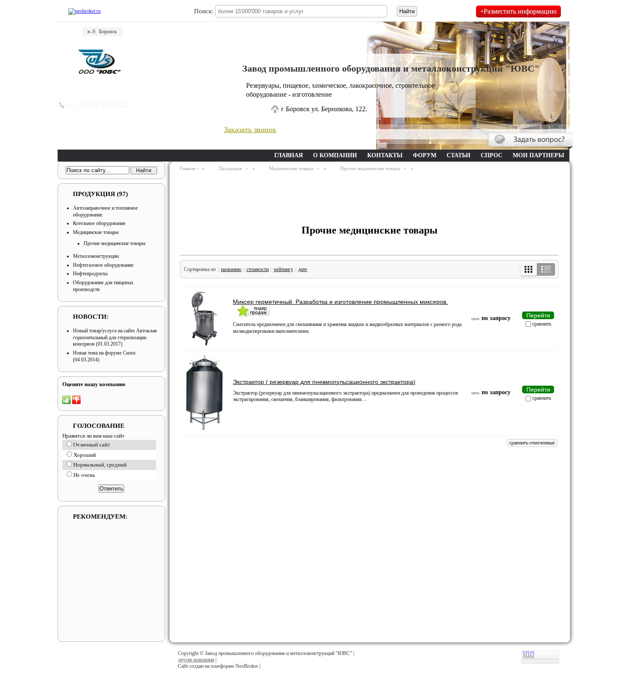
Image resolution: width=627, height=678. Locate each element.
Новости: (91, 316)
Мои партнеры (538, 155)
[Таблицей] (528, 269)
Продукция (100, 193)
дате (302, 269)
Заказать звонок (250, 129)
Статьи (458, 155)
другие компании (196, 660)
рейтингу (283, 269)
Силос (129, 353)
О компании (335, 155)
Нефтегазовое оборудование (103, 265)
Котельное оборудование (99, 223)
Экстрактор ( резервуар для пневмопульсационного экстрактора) (324, 381)
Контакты (385, 155)
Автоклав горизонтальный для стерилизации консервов (115, 337)
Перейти (538, 315)
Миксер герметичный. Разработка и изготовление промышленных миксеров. (340, 301)
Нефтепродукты (90, 274)
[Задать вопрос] (530, 141)
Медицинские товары (96, 232)
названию (231, 269)
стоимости (258, 269)
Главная (288, 155)
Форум (424, 155)
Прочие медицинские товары (114, 243)
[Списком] (546, 269)
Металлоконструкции (96, 256)
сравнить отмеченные (532, 443)
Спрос (491, 155)
